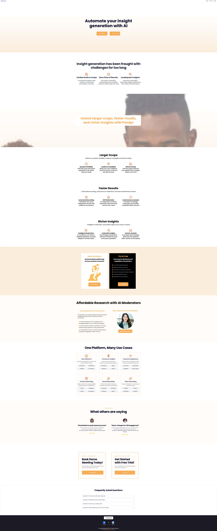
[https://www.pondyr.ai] (3, 0)
